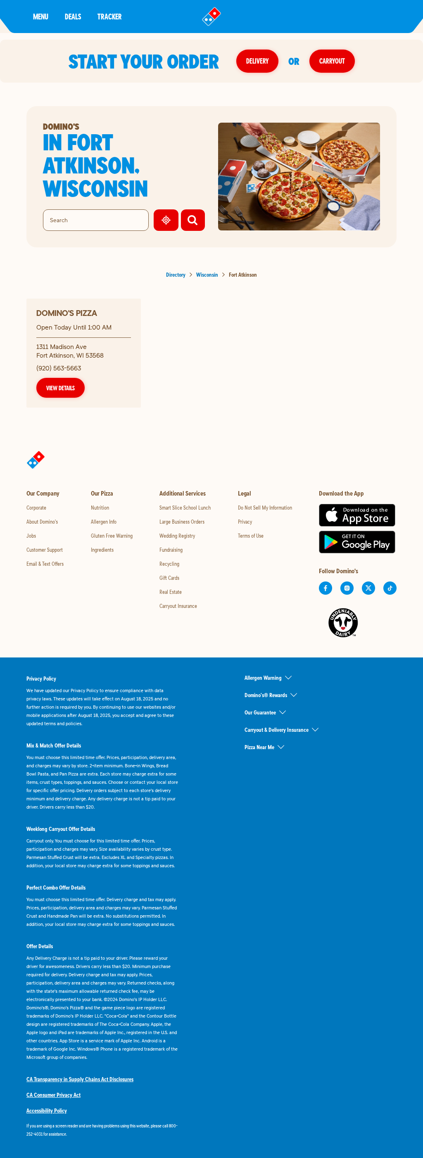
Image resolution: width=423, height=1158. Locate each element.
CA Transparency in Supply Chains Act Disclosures (79, 1079)
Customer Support (44, 549)
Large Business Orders (181, 521)
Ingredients (102, 549)
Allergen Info (103, 521)
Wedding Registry (177, 535)
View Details (60, 388)
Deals (73, 16)
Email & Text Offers (45, 563)
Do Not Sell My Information (265, 507)
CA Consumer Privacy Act (53, 1095)
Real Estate (170, 592)
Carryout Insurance (178, 606)
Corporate (36, 507)
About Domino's (42, 521)
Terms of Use (251, 535)
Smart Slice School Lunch (185, 507)
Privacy (245, 521)
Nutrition (100, 507)
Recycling (169, 563)
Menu (40, 16)
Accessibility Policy (46, 1110)
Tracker (109, 16)
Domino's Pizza (66, 313)
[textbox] (102, 1130)
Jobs (31, 535)
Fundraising (171, 549)
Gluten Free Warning (112, 535)
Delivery (257, 61)
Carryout (332, 61)
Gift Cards (169, 577)
